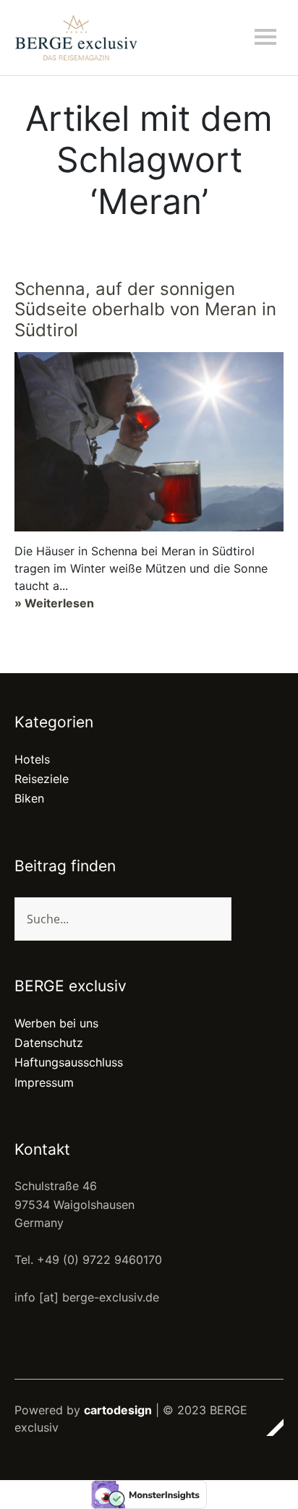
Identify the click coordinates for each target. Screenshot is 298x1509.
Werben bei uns (56, 1023)
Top (268, 1427)
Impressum (44, 1082)
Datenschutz (48, 1042)
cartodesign (118, 1410)
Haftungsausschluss (68, 1062)
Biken (29, 798)
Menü (265, 37)
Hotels (32, 759)
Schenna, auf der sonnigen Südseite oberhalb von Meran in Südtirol (145, 309)
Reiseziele (41, 778)
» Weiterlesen (54, 603)
